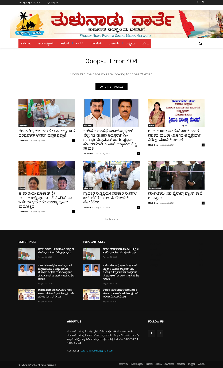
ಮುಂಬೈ (22, 188)
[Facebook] (198, 3)
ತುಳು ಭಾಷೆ (88, 125)
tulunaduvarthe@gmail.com (97, 350)
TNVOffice (23, 140)
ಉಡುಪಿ (151, 125)
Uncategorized (155, 188)
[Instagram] (203, 3)
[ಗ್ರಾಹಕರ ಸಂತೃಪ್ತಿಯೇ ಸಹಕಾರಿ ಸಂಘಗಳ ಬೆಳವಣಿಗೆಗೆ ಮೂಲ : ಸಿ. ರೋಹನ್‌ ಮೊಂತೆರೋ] (111, 175)
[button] (200, 43)
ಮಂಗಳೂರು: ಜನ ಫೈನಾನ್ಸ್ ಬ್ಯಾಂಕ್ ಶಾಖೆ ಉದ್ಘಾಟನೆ (175, 196)
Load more (110, 219)
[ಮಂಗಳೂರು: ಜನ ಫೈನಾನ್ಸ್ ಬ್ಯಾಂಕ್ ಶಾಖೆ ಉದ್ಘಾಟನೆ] (176, 175)
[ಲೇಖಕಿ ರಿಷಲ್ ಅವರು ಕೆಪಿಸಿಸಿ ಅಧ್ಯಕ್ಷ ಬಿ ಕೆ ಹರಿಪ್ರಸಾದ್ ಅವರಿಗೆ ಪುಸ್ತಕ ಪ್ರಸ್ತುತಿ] (46, 113)
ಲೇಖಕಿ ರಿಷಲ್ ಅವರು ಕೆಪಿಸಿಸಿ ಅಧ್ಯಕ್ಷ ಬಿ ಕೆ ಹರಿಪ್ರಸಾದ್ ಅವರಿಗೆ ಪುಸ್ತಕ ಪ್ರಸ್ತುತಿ (46, 134)
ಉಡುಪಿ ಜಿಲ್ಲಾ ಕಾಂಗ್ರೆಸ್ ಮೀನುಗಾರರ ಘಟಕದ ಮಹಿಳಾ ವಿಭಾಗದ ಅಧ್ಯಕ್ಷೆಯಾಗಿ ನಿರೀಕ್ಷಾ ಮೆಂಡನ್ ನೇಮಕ (174, 136)
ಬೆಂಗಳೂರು (23, 125)
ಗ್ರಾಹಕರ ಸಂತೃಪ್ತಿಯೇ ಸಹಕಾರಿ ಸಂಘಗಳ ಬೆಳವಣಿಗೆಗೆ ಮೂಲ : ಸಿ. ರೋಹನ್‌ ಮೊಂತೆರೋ (110, 198)
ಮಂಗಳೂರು (88, 188)
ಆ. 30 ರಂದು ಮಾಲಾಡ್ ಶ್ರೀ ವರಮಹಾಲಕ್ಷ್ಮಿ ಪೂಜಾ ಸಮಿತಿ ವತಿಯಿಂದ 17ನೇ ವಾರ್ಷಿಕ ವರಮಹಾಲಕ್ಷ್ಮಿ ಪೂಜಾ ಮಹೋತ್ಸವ (45, 200)
